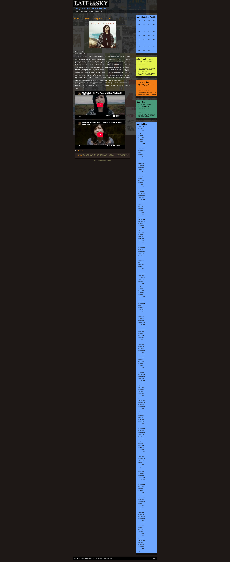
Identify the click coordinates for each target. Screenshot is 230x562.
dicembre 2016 (141, 374)
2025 (144, 50)
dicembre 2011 (141, 497)
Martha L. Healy (82, 150)
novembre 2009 (141, 542)
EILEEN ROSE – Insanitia (144, 108)
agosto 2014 (141, 434)
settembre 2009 (141, 546)
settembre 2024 (141, 173)
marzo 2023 (141, 212)
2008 (139, 35)
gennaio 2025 (141, 167)
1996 (139, 24)
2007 (154, 31)
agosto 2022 (141, 227)
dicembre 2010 (141, 516)
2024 (139, 50)
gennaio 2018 (141, 346)
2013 (144, 39)
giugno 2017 (141, 361)
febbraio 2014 (141, 447)
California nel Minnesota (143, 88)
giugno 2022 (141, 232)
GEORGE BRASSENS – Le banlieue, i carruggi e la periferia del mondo (146, 69)
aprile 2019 (140, 314)
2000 (139, 28)
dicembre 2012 (141, 477)
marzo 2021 (141, 264)
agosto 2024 (141, 176)
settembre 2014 (141, 432)
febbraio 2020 (141, 292)
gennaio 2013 (141, 475)
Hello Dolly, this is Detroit (143, 90)
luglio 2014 (140, 436)
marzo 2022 (141, 238)
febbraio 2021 (141, 266)
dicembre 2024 (141, 169)
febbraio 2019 (141, 318)
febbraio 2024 (141, 189)
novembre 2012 (141, 479)
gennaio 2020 (141, 294)
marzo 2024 (141, 186)
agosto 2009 (141, 548)
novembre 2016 (141, 376)
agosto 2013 (141, 460)
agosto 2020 (141, 279)
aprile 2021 (140, 262)
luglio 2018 (140, 333)
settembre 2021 (141, 251)
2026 (149, 50)
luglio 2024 (140, 178)
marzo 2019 (141, 316)
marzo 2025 (141, 163)
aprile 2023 (140, 210)
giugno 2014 (141, 438)
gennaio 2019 (141, 320)
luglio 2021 (140, 255)
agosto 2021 (141, 253)
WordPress (92, 558)
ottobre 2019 (141, 301)
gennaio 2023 (141, 217)
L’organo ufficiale (98, 11)
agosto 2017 (141, 357)
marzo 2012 (141, 492)
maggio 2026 (141, 133)
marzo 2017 (141, 367)
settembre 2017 (141, 354)
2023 (154, 46)
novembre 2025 (141, 145)
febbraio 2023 (141, 214)
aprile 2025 (140, 161)
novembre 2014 (141, 428)
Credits (154, 558)
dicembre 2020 (141, 270)
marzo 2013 (141, 471)
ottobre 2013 (141, 456)
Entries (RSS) (99, 558)
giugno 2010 (141, 529)
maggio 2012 (141, 488)
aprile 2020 (140, 288)
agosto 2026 (141, 126)
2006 (149, 31)
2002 (149, 28)
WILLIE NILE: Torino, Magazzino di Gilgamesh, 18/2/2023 (146, 85)
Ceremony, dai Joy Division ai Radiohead (147, 94)
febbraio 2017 (141, 370)
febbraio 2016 (141, 395)
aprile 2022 (140, 236)
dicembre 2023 (141, 193)
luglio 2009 (140, 550)
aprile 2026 (140, 135)
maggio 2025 (141, 158)
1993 (144, 20)
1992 (139, 20)
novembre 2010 (141, 518)
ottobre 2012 (141, 482)
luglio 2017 (140, 359)
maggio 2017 (141, 363)
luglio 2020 (140, 281)
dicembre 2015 (141, 400)
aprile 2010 (140, 531)
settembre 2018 (141, 329)
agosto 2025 (141, 152)
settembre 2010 (141, 522)
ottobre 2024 (141, 171)
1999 (154, 24)
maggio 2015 (141, 415)
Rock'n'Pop (79, 155)
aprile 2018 (140, 339)
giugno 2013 (141, 464)
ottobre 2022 (141, 223)
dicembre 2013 (141, 451)
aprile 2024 (140, 184)
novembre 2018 (141, 324)
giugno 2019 (141, 309)
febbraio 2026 (141, 139)
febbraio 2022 (141, 240)
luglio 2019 (140, 307)
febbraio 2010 (141, 535)
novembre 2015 (141, 402)
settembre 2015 (141, 406)
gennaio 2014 (141, 449)
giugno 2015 (141, 413)
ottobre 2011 (141, 499)
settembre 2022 (141, 225)
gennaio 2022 (141, 242)
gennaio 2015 (141, 423)
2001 (144, 28)
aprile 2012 (140, 490)
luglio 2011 (140, 503)
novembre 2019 (141, 298)
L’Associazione (83, 11)
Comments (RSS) (108, 558)
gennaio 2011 (141, 514)
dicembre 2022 (141, 219)
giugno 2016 (141, 387)
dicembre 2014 (141, 426)
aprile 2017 (140, 365)
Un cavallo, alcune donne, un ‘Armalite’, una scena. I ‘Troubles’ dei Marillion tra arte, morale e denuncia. (146, 115)
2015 (154, 39)
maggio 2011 (141, 507)
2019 (154, 43)
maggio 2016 (141, 389)
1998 (149, 24)
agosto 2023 (141, 202)
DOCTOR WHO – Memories (144, 104)
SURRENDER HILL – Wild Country (146, 106)
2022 (149, 46)
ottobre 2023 (141, 197)
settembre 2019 (141, 303)
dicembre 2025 (141, 143)
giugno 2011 (141, 505)
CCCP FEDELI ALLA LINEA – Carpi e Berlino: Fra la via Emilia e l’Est (146, 74)
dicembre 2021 (141, 245)
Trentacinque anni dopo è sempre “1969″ (147, 92)
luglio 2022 (140, 230)
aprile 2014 (140, 443)
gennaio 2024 (141, 191)
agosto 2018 (141, 331)
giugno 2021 (141, 258)
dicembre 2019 (141, 296)
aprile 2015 (140, 417)
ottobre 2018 (141, 326)
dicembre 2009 (141, 540)
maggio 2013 (141, 466)
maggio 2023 (141, 208)
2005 (144, 31)
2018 (149, 43)
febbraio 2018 (141, 344)
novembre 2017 (141, 350)
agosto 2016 (141, 382)
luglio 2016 (140, 385)
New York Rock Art (142, 71)
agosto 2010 (141, 525)
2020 (139, 46)
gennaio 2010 (141, 538)
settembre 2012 (141, 484)
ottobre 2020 (141, 275)
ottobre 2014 (141, 430)
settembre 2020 (141, 277)
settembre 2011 (141, 501)
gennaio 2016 (141, 398)
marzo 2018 (141, 342)
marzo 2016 (141, 393)
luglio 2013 (140, 462)
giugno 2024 (141, 180)
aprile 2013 (140, 469)
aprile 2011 (140, 510)
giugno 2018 (141, 335)
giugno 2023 (141, 206)
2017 (144, 43)
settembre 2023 (141, 199)
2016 (139, 43)
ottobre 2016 (141, 378)
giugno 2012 (141, 486)
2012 (139, 39)
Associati (91, 11)
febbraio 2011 (141, 512)
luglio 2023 (140, 204)
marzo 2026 (141, 137)
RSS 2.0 (118, 155)
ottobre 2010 (141, 520)
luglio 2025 (140, 154)
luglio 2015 (140, 410)
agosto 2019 (141, 305)
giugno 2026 (141, 130)
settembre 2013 (141, 458)
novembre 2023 (141, 195)
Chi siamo (76, 11)
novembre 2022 (141, 221)
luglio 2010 (140, 527)
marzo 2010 (141, 533)
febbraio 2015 (141, 421)
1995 (154, 20)
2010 (149, 35)
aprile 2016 (140, 391)
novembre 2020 (141, 273)
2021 (144, 46)
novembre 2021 (141, 247)
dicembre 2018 (141, 322)
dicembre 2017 (141, 348)
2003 (154, 28)
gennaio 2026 (141, 141)
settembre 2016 (141, 380)
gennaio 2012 (141, 494)
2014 (149, 39)
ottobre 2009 (141, 544)
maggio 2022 (141, 234)
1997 (144, 24)
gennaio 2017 (141, 372)
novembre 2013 (141, 454)
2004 (139, 31)
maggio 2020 (141, 286)
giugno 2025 (141, 156)
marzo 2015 (141, 419)
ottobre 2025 (141, 148)
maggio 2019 (141, 311)
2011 (154, 35)
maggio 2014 (141, 441)
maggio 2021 (141, 260)
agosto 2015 (141, 408)
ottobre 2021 (141, 249)
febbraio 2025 (141, 165)
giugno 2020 (141, 283)
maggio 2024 (141, 182)
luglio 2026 (140, 128)
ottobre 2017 (141, 352)
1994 (149, 20)
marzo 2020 (141, 290)
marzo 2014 (141, 445)
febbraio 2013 (141, 473)
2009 (144, 35)
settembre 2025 (141, 150)
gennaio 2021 (141, 268)
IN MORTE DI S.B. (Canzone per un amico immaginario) (146, 62)
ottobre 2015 (141, 404)
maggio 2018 (141, 337)
